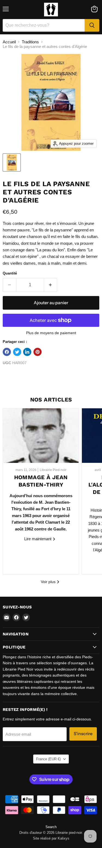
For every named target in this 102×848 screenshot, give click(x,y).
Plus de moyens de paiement (51, 333)
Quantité (10, 273)
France (48, 759)
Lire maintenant (38, 538)
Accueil (9, 42)
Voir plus (49, 582)
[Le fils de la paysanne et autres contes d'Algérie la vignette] (11, 162)
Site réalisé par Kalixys (51, 838)
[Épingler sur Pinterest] (37, 352)
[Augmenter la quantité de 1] (50, 285)
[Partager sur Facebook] (7, 352)
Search (51, 827)
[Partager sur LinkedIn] (27, 352)
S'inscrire (83, 733)
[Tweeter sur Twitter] (17, 352)
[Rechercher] (92, 25)
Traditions (30, 42)
